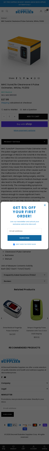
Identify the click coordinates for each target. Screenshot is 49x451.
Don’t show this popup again (26, 244)
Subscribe (24, 238)
